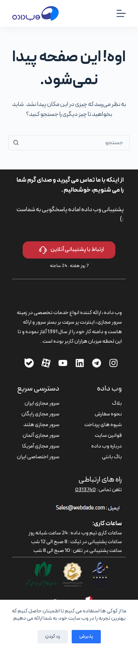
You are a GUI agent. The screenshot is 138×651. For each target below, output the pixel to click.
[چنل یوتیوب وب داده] (62, 363)
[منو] (121, 13)
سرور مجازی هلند (41, 425)
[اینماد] (100, 566)
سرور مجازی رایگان (40, 414)
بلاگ (117, 403)
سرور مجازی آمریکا (40, 446)
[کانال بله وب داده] (29, 363)
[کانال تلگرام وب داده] (96, 363)
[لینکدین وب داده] (79, 363)
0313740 (85, 490)
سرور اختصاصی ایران (38, 457)
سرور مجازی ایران (42, 403)
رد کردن (52, 636)
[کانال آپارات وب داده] (46, 363)
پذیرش (86, 636)
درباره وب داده (106, 446)
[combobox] (76, 142)
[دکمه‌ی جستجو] (16, 142)
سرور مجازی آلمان (41, 435)
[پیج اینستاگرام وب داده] (113, 363)
